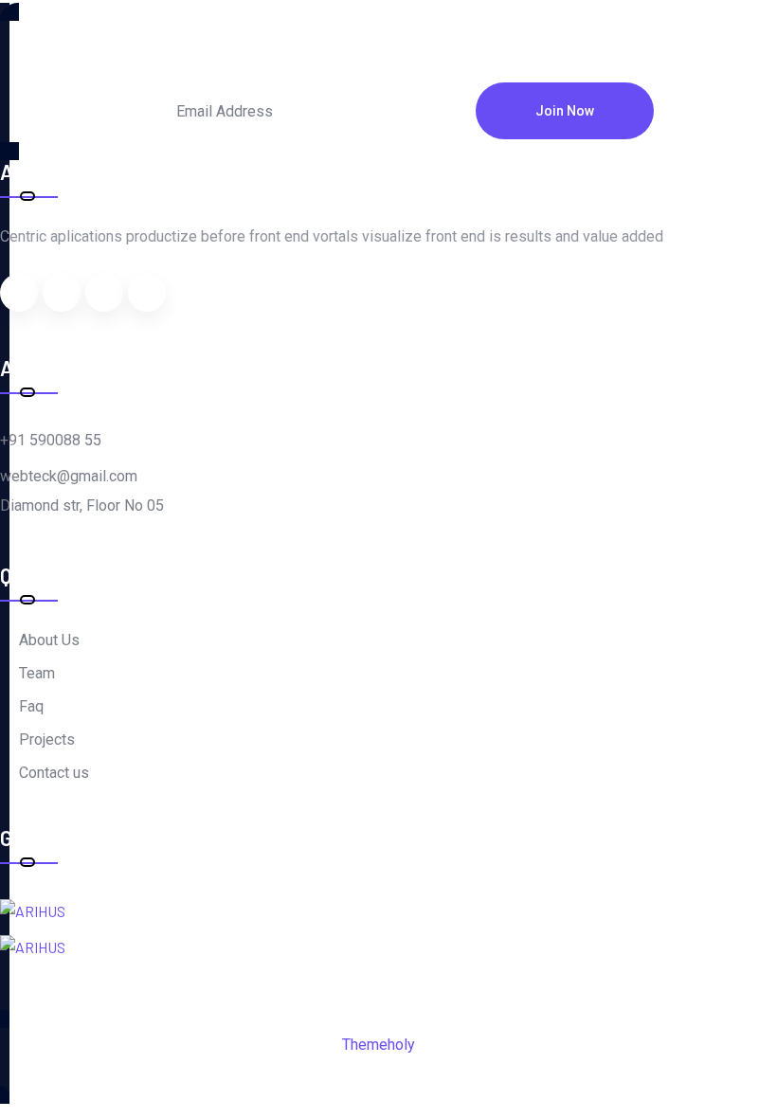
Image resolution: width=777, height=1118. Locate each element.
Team (37, 673)
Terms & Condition (270, 1071)
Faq (31, 706)
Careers (388, 1071)
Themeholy (378, 1045)
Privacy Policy (492, 1071)
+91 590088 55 (50, 440)
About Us (49, 640)
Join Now (564, 110)
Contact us (54, 773)
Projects (47, 739)
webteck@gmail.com (68, 476)
